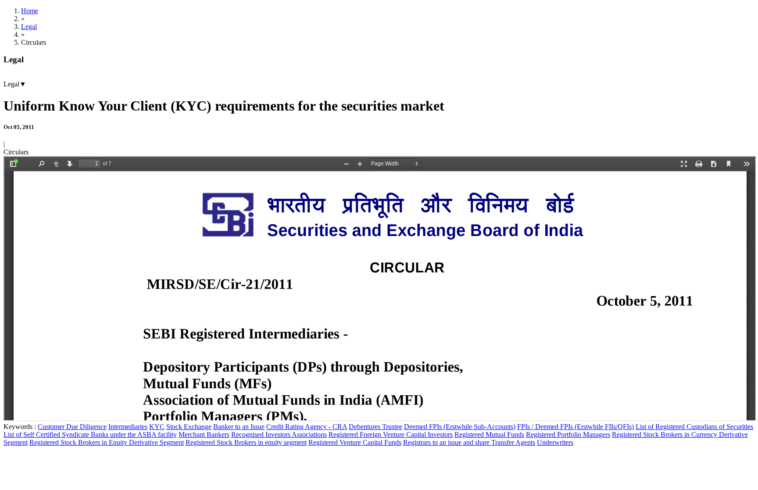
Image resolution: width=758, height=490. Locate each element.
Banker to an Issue (239, 426)
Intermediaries (127, 426)
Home (29, 10)
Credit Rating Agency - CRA (306, 426)
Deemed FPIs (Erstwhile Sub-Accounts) (459, 426)
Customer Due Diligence (72, 426)
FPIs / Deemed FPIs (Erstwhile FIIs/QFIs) (575, 426)
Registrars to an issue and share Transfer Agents (469, 442)
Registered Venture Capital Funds (354, 442)
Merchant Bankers (204, 434)
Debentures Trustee (375, 426)
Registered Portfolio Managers (568, 434)
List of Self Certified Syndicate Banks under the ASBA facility (90, 434)
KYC (156, 426)
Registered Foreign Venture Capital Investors (391, 434)
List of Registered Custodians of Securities (694, 426)
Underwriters (555, 442)
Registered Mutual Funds (489, 434)
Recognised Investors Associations (279, 434)
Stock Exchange (188, 426)
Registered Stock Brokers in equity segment (246, 442)
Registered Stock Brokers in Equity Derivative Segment (106, 442)
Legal (29, 26)
